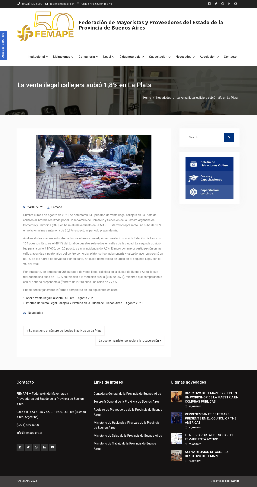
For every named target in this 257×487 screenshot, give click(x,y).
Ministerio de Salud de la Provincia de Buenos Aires (128, 435)
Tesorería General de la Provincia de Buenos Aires (127, 401)
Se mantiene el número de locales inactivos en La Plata (65, 330)
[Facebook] (20, 447)
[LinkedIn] (44, 447)
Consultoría (87, 56)
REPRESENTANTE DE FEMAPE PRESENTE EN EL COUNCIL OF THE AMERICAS (210, 418)
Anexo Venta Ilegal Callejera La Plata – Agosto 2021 (60, 298)
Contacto (230, 56)
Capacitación (158, 56)
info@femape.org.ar (62, 4)
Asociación (207, 56)
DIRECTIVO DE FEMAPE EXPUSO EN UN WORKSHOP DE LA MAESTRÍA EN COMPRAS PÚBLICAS (211, 397)
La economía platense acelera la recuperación (129, 340)
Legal (107, 56)
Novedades (183, 56)
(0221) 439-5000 (32, 4)
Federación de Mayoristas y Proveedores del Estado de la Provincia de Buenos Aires (151, 24)
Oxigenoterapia (130, 56)
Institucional (36, 56)
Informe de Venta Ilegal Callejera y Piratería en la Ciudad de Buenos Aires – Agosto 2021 (84, 303)
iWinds (235, 480)
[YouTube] (52, 447)
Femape (56, 207)
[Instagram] (36, 447)
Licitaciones (61, 56)
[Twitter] (28, 447)
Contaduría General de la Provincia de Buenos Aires (127, 393)
